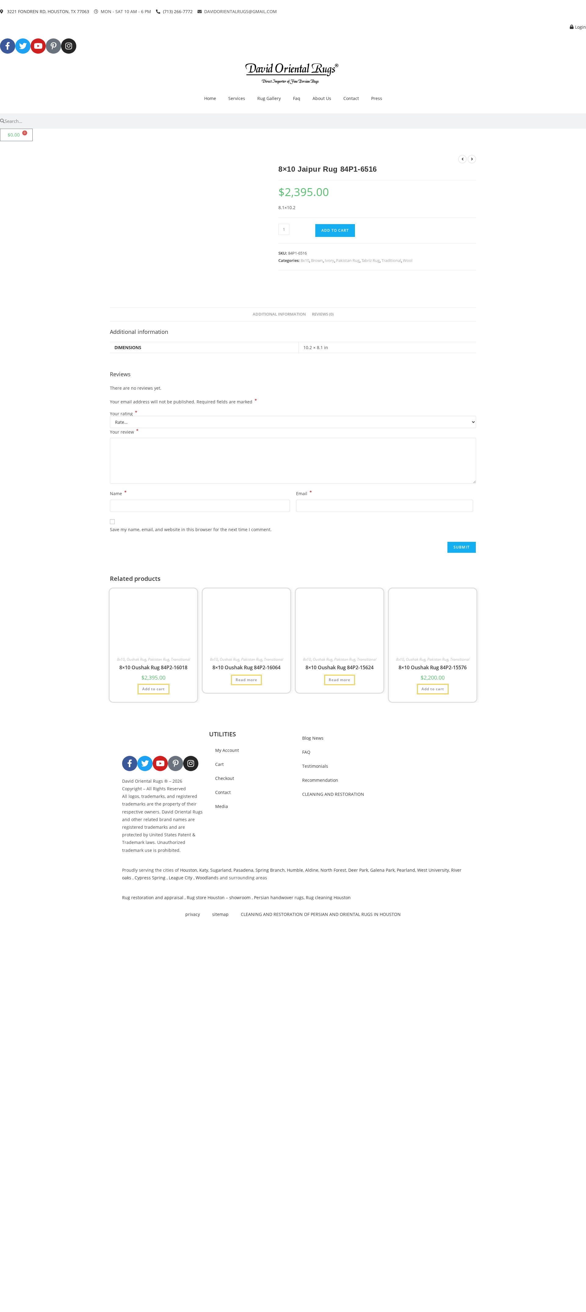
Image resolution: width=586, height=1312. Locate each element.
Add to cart (335, 230)
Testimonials (315, 766)
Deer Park (358, 870)
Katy (203, 870)
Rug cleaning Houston (328, 897)
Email (304, 493)
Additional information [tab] (279, 314)
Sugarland (220, 870)
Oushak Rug (136, 659)
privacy (192, 914)
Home (210, 98)
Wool (407, 260)
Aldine (311, 870)
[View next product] (472, 159)
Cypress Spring (149, 878)
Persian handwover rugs (279, 897)
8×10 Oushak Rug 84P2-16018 (153, 667)
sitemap (220, 914)
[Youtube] (38, 46)
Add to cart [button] (153, 689)
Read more (246, 679)
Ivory (329, 260)
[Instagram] (68, 46)
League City (180, 878)
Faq (296, 98)
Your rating (123, 414)
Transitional (180, 659)
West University (433, 870)
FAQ (306, 752)
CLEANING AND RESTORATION (333, 794)
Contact (351, 98)
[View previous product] (462, 159)
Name (118, 493)
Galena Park (382, 870)
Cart (219, 764)
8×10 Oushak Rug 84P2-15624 (340, 667)
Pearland (406, 870)
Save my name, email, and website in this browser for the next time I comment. (191, 529)
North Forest (333, 870)
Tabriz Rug (370, 260)
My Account (227, 750)
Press (376, 98)
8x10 (305, 260)
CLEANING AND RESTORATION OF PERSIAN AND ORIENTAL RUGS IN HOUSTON (321, 914)
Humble (295, 870)
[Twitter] (23, 46)
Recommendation (320, 780)
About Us (322, 98)
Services (236, 98)
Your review (124, 431)
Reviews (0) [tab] (323, 314)
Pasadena (243, 870)
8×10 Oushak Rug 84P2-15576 (433, 667)
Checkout (224, 778)
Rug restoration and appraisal (152, 897)
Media (221, 806)
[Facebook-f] (7, 46)
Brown (317, 260)
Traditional (391, 260)
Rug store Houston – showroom (219, 897)
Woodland (206, 878)
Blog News (313, 738)
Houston (188, 870)
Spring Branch (270, 870)
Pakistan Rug (348, 260)
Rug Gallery (269, 98)
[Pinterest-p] (53, 46)
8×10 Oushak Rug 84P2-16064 (246, 667)
